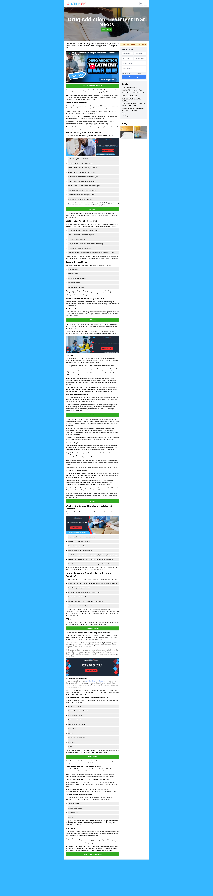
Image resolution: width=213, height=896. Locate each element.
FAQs (123, 113)
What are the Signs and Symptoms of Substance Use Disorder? (133, 104)
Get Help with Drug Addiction (92, 86)
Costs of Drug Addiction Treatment (133, 93)
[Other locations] (141, 3)
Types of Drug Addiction (129, 96)
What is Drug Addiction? (129, 87)
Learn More (92, 209)
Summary (125, 116)
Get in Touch (92, 415)
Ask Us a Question (93, 628)
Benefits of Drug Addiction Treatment (133, 90)
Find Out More (92, 320)
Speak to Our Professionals (93, 854)
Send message (134, 77)
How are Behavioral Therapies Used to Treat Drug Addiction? (133, 109)
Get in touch (106, 29)
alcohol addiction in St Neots (94, 681)
